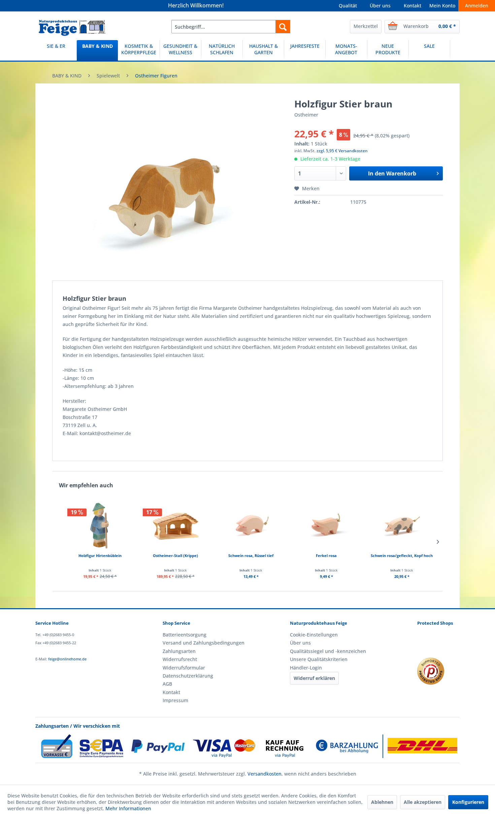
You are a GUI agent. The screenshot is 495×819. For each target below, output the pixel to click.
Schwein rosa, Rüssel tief (250, 555)
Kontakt (412, 5)
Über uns (380, 5)
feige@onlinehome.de (67, 658)
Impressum (175, 700)
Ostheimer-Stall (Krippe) (175, 555)
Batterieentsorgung (184, 634)
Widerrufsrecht (180, 659)
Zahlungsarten (179, 651)
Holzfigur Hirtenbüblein (100, 555)
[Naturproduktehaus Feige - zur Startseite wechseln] (72, 28)
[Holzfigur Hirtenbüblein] (100, 525)
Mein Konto (442, 5)
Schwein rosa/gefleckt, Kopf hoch (402, 555)
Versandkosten (265, 774)
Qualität (348, 5)
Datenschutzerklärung (188, 676)
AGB (167, 684)
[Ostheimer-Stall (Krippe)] (175, 525)
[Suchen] (282, 26)
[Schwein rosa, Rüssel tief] (251, 525)
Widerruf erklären (314, 678)
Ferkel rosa (326, 555)
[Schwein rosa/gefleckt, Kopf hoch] (401, 525)
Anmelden (476, 5)
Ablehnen (382, 802)
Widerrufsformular (184, 667)
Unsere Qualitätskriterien (319, 659)
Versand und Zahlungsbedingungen (203, 643)
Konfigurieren (468, 802)
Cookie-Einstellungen (314, 634)
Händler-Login (306, 667)
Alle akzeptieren (422, 802)
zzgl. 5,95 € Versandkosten (342, 151)
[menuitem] (230, 26)
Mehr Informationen (128, 808)
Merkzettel (366, 26)
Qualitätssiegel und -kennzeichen (328, 651)
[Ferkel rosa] (326, 525)
